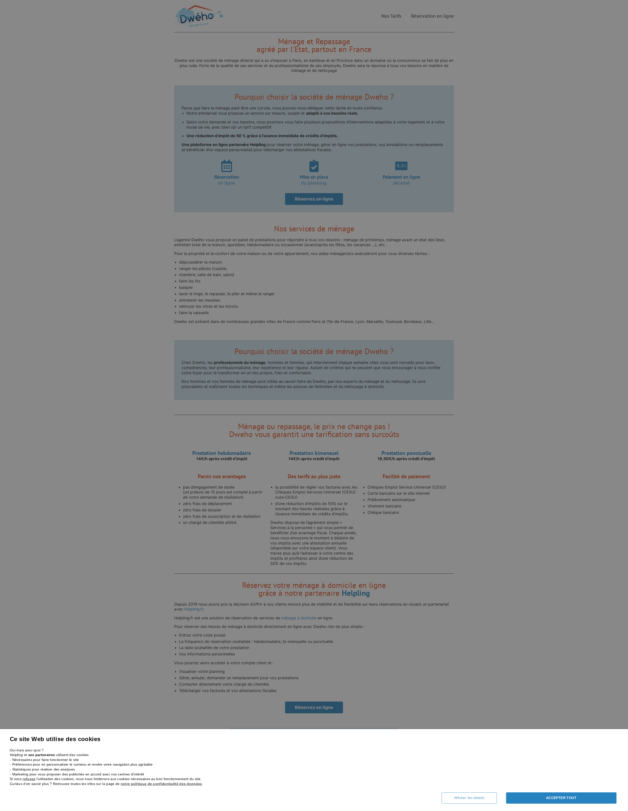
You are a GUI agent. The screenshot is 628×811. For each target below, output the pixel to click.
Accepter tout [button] (561, 798)
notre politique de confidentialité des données (161, 784)
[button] (472, 798)
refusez (29, 779)
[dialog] (314, 405)
